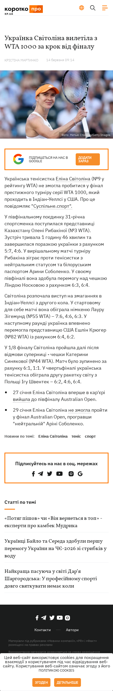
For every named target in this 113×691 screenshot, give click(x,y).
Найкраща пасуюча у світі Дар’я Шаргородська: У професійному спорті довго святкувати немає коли (50, 579)
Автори (72, 629)
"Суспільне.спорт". (51, 206)
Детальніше (67, 682)
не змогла (79, 410)
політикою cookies (56, 670)
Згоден (41, 682)
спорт (90, 436)
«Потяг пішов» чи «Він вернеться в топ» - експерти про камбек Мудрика (53, 522)
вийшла (21, 399)
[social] (33, 474)
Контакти (42, 629)
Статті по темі (20, 502)
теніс (76, 436)
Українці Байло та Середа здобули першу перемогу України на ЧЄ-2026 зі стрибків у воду (55, 549)
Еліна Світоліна (73, 179)
